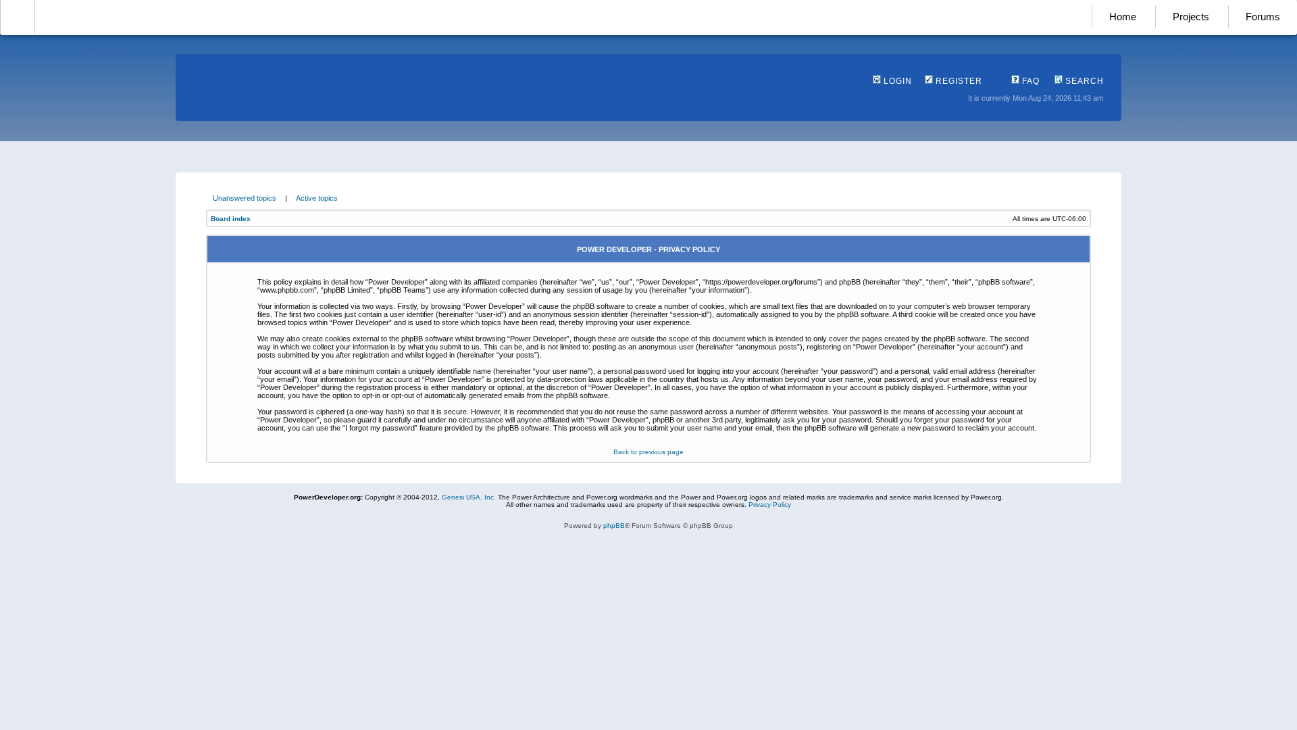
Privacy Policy (769, 504)
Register (957, 81)
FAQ (1029, 81)
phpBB (614, 525)
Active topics (317, 198)
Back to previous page (648, 452)
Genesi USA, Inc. (469, 497)
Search (1083, 81)
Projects (1191, 16)
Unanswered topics (244, 198)
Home (1122, 16)
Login (896, 81)
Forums (1263, 16)
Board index (231, 218)
